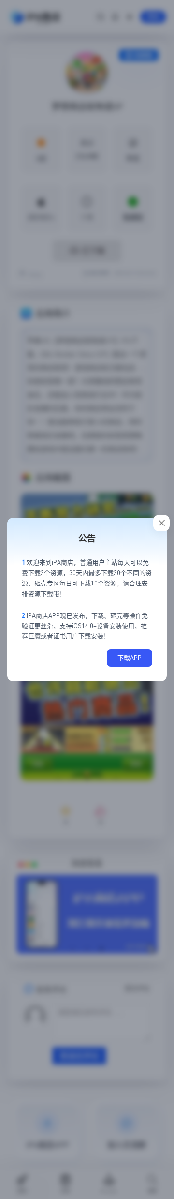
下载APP (129, 657)
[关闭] (161, 523)
